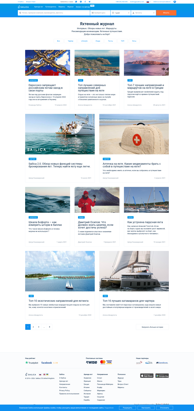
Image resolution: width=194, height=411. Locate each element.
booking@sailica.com (137, 2)
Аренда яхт (38, 7)
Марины (61, 7)
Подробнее (109, 408)
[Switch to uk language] (47, 374)
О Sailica (20, 2)
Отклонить (164, 408)
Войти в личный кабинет (162, 2)
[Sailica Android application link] (162, 378)
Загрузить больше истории (152, 327)
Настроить (146, 408)
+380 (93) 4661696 (122, 2)
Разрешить (127, 408)
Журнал (70, 7)
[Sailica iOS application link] (147, 378)
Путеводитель (50, 7)
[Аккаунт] (174, 2)
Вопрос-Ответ (30, 2)
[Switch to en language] (44, 374)
